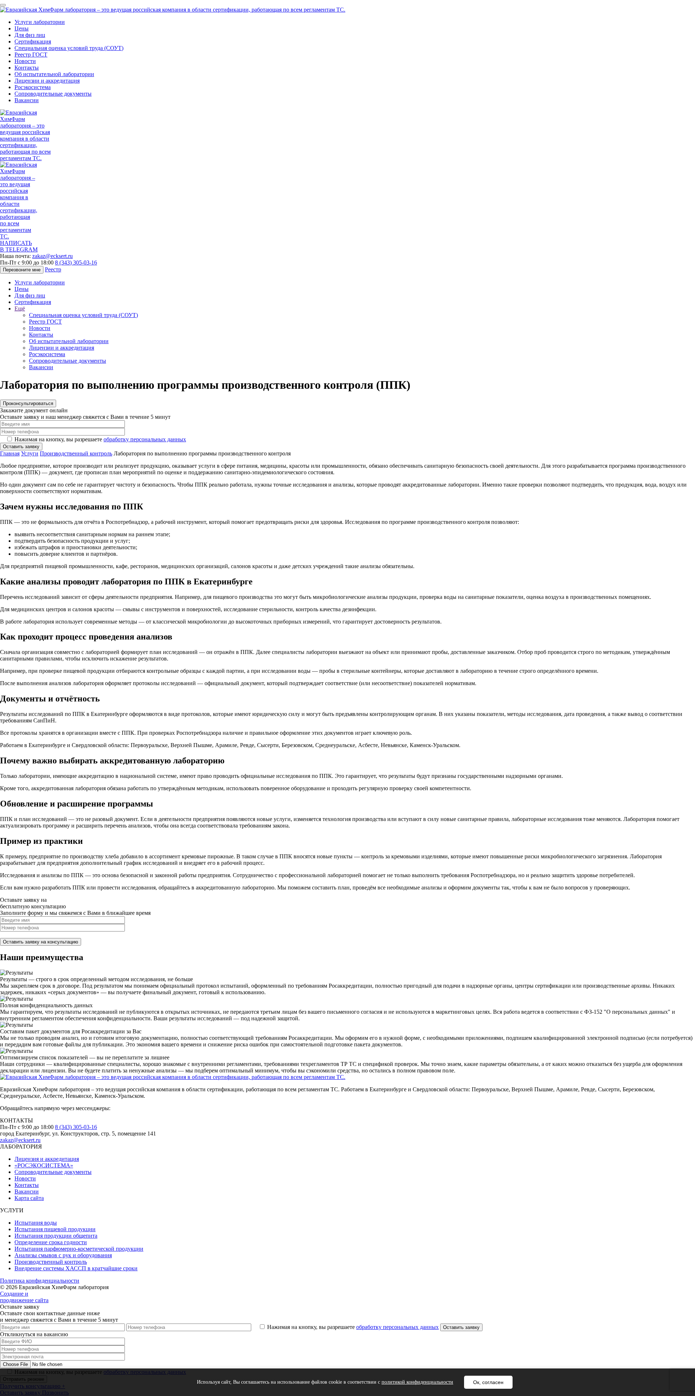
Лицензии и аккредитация (47, 81)
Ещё (19, 308)
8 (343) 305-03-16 (76, 262)
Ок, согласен (488, 1382)
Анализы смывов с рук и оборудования (63, 1255)
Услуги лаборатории (39, 22)
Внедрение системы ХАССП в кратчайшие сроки (76, 1268)
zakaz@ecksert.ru (52, 256)
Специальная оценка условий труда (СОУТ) (68, 48)
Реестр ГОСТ (30, 54)
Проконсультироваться (28, 403)
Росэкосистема (32, 87)
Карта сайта (29, 1198)
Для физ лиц (29, 35)
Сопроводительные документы (53, 94)
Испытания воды (35, 1223)
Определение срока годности (50, 1242)
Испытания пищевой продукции (55, 1229)
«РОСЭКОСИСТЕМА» (43, 1165)
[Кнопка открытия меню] (3, 5)
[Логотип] (172, 10)
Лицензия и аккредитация (46, 1159)
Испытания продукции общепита (55, 1236)
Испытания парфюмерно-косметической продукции (78, 1249)
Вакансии (26, 100)
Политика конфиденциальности (39, 1281)
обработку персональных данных (145, 439)
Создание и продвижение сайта (24, 1297)
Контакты (26, 67)
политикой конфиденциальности (417, 1382)
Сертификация (32, 41)
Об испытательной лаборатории (54, 74)
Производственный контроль (50, 1262)
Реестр (53, 269)
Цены (21, 28)
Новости (25, 61)
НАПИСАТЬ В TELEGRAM (19, 246)
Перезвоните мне (22, 269)
